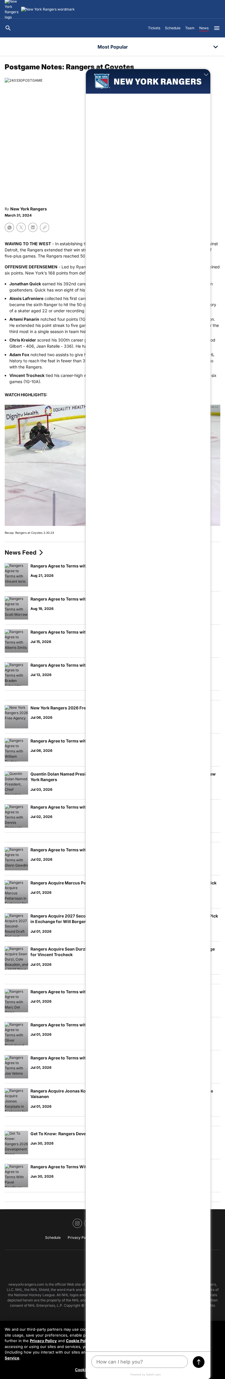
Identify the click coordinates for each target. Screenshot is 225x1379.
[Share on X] (21, 227)
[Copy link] (44, 227)
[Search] (8, 28)
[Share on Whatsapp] (9, 227)
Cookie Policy (79, 1340)
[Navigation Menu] (216, 28)
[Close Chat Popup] (206, 75)
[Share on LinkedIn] (33, 227)
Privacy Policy (43, 1340)
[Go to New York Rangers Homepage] (48, 9)
